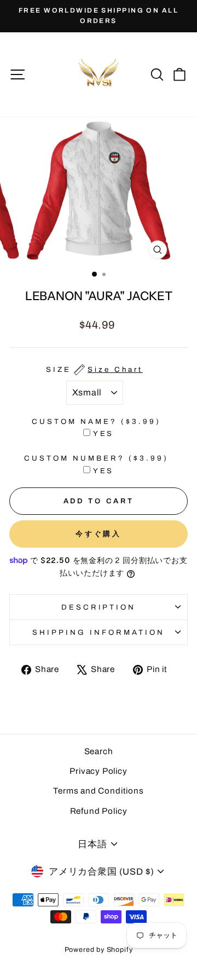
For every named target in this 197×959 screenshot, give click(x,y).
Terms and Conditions (98, 790)
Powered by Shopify (99, 950)
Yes (103, 433)
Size (94, 369)
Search (98, 751)
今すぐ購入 (99, 534)
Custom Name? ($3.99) (96, 421)
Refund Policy (99, 811)
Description (98, 607)
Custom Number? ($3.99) (96, 458)
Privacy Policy (98, 771)
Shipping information (98, 632)
